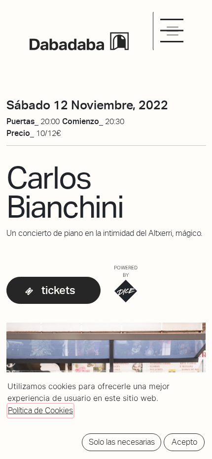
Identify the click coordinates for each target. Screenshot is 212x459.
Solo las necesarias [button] (122, 442)
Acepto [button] (184, 442)
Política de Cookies (40, 410)
